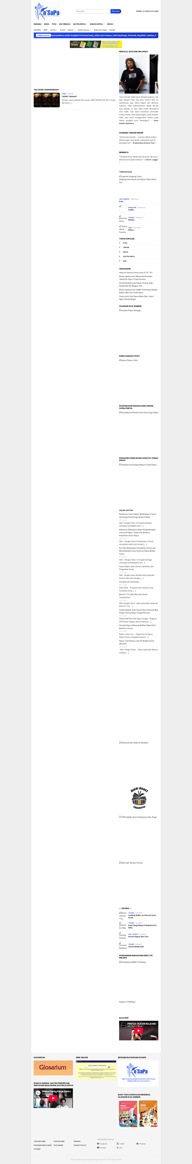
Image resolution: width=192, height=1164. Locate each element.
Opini (130, 228)
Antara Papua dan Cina (138, 936)
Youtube (103, 1148)
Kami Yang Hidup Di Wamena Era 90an (142, 926)
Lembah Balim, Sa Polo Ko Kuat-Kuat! (142, 916)
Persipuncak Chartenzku (129, 582)
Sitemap (37, 1149)
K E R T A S (148, 272)
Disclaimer (58, 1145)
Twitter (122, 1144)
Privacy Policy (80, 1145)
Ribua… (131, 230)
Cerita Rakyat (124, 199)
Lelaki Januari (69, 96)
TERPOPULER (125, 172)
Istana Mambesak (136, 946)
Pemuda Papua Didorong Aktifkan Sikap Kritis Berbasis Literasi (137, 627)
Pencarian (116, 11)
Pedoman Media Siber (43, 1145)
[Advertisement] (75, 66)
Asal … (122, 201)
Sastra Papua (129, 256)
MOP (125, 261)
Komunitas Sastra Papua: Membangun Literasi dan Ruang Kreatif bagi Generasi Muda (137, 515)
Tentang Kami (39, 1141)
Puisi (125, 243)
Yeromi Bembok (125, 283)
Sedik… (131, 210)
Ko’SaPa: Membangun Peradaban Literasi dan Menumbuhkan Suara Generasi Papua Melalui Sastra (137, 551)
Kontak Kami (59, 1141)
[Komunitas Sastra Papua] (47, 11)
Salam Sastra (126, 510)
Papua (125, 252)
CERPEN (126, 247)
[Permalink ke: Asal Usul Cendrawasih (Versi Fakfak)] (138, 186)
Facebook (103, 1144)
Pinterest (142, 1144)
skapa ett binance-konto (129, 272)
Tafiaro (131, 218)
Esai (129, 934)
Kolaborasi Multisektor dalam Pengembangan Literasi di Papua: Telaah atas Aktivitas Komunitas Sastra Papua (137, 532)
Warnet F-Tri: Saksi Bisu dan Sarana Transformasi (133, 596)
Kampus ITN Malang (127, 1002)
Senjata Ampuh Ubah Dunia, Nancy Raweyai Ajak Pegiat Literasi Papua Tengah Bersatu (138, 611)
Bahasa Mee (132, 207)
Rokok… (132, 220)
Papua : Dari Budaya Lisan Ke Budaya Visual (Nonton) (136, 642)
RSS (121, 1148)
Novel (64, 94)
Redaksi (77, 1141)
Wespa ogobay (125, 276)
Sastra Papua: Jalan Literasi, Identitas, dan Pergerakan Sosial (136, 568)
